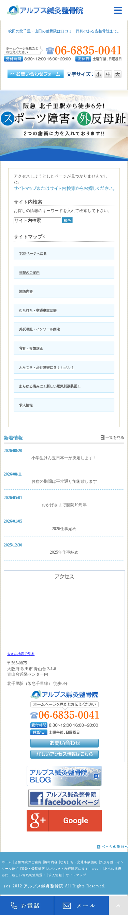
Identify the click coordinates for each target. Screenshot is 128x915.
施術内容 (26, 291)
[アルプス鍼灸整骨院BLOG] (64, 776)
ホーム (7, 862)
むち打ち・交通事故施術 (79, 862)
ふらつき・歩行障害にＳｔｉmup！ (74, 868)
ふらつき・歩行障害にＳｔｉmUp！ (46, 367)
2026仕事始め (64, 528)
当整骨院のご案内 (28, 862)
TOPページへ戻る (33, 253)
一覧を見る (114, 437)
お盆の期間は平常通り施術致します (64, 481)
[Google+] (64, 820)
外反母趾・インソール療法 (39, 329)
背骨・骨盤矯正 (31, 348)
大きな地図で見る (20, 654)
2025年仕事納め (64, 552)
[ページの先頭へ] (64, 847)
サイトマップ (76, 875)
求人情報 (26, 405)
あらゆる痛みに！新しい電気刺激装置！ (50, 386)
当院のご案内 (29, 272)
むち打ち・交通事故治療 (38, 310)
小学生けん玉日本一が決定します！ (64, 457)
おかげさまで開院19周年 (64, 504)
